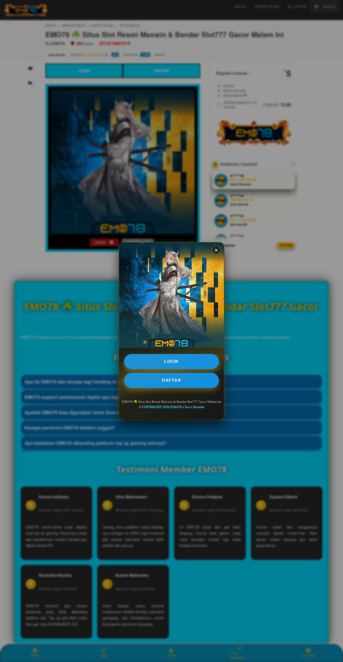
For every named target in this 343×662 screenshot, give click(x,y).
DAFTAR (171, 380)
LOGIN (171, 361)
